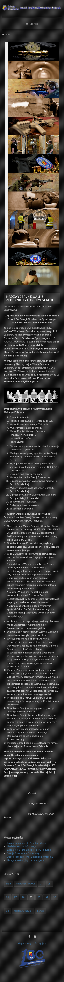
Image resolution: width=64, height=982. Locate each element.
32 (54, 897)
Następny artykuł (23, 911)
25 (49, 883)
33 (7, 911)
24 (41, 883)
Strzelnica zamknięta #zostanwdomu (26, 843)
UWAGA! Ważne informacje (21, 846)
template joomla (63, 972)
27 (15, 897)
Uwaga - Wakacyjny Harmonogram (26, 860)
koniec (40, 911)
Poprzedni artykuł (25, 883)
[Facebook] (29, 936)
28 (23, 897)
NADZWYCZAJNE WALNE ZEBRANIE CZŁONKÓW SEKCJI (29, 298)
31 (46, 897)
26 (7, 897)
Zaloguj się (40, 943)
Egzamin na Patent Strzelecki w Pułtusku (29, 850)
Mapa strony (24, 943)
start (8, 883)
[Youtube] (34, 936)
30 (39, 897)
